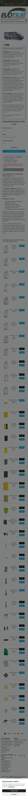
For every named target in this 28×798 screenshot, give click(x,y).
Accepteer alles (14, 790)
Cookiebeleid (11, 786)
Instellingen (14, 794)
